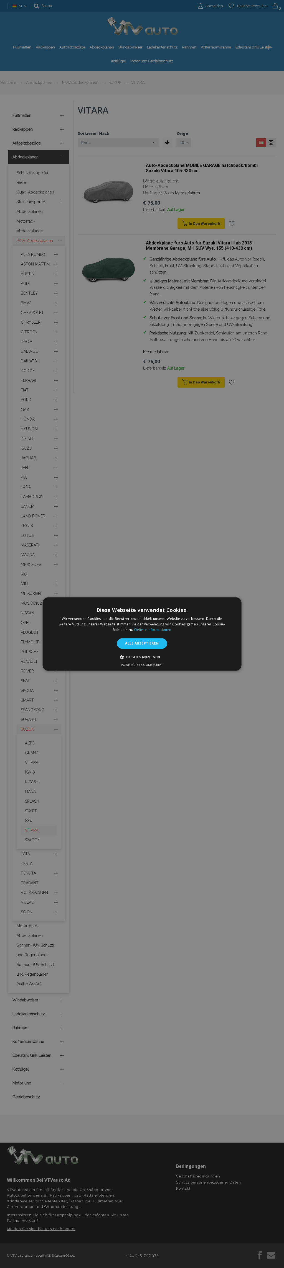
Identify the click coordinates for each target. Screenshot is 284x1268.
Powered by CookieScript (142, 665)
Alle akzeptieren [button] (142, 643)
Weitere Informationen (152, 629)
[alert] (142, 634)
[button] (142, 657)
